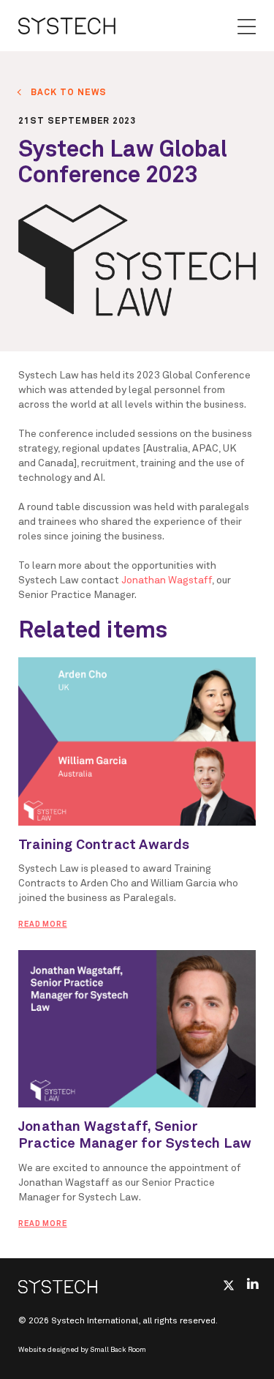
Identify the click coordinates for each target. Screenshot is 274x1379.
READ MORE (42, 924)
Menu (246, 26)
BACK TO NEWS (69, 93)
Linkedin (253, 1283)
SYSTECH (66, 25)
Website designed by (82, 1349)
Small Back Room (118, 1349)
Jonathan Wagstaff (166, 580)
